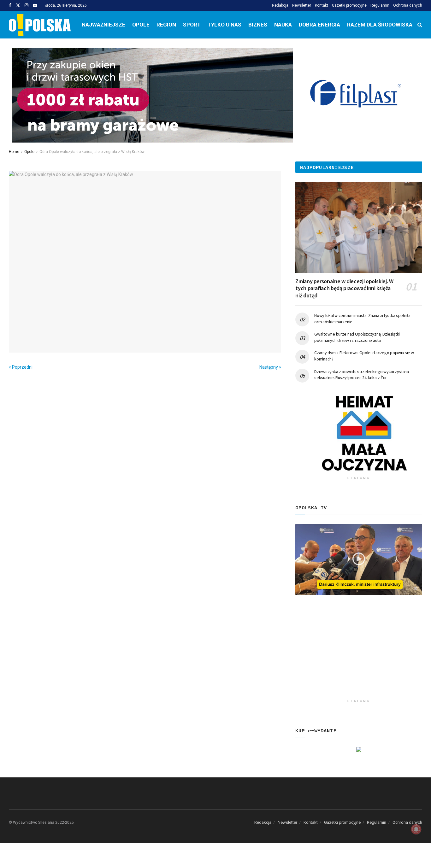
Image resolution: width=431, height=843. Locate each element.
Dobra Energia (319, 24)
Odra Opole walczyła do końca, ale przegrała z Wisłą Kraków (92, 151)
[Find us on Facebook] (10, 5)
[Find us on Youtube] (35, 5)
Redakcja (280, 5)
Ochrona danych (407, 5)
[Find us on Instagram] (26, 5)
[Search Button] (419, 24)
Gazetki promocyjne (349, 5)
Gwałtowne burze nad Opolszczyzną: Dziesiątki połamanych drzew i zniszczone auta (357, 337)
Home (14, 151)
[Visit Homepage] (40, 25)
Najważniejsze (103, 24)
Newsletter (301, 5)
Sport (192, 24)
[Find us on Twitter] (18, 5)
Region (166, 24)
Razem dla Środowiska (379, 24)
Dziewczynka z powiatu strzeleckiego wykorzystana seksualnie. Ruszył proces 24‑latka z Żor (361, 375)
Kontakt (321, 5)
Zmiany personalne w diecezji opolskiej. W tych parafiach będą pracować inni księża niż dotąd (344, 288)
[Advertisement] (358, 652)
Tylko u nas (224, 24)
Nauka (283, 24)
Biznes (257, 24)
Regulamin (379, 5)
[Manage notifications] (416, 829)
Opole (141, 24)
